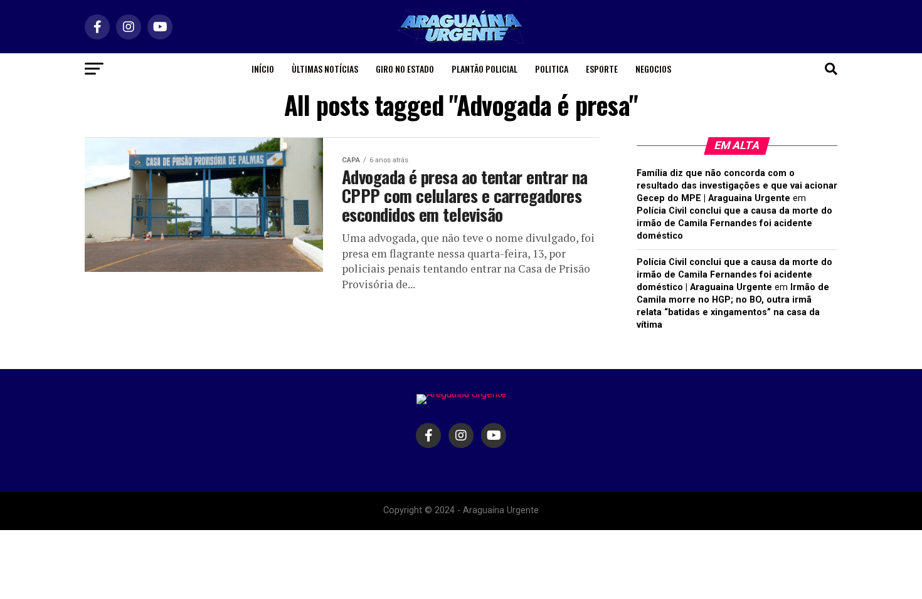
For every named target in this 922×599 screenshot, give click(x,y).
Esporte (602, 68)
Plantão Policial (484, 68)
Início (263, 68)
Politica (551, 68)
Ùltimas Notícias (325, 68)
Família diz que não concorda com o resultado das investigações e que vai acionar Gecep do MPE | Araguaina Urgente (737, 186)
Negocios (653, 68)
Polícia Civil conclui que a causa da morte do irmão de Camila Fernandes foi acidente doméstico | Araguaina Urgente (734, 275)
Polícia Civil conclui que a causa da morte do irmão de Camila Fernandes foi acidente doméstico (734, 223)
